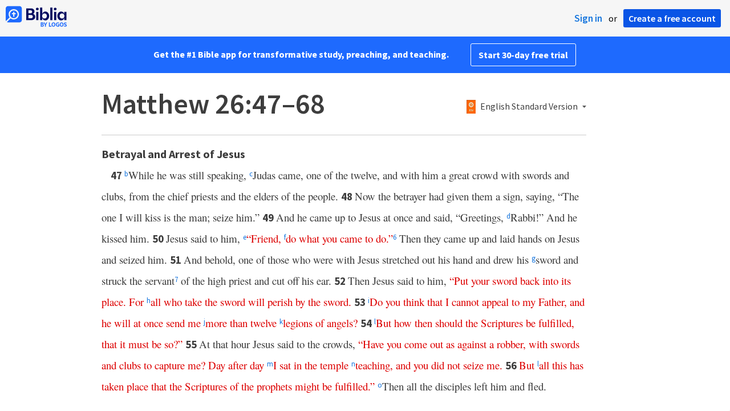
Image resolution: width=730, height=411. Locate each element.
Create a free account (672, 18)
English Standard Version (529, 107)
